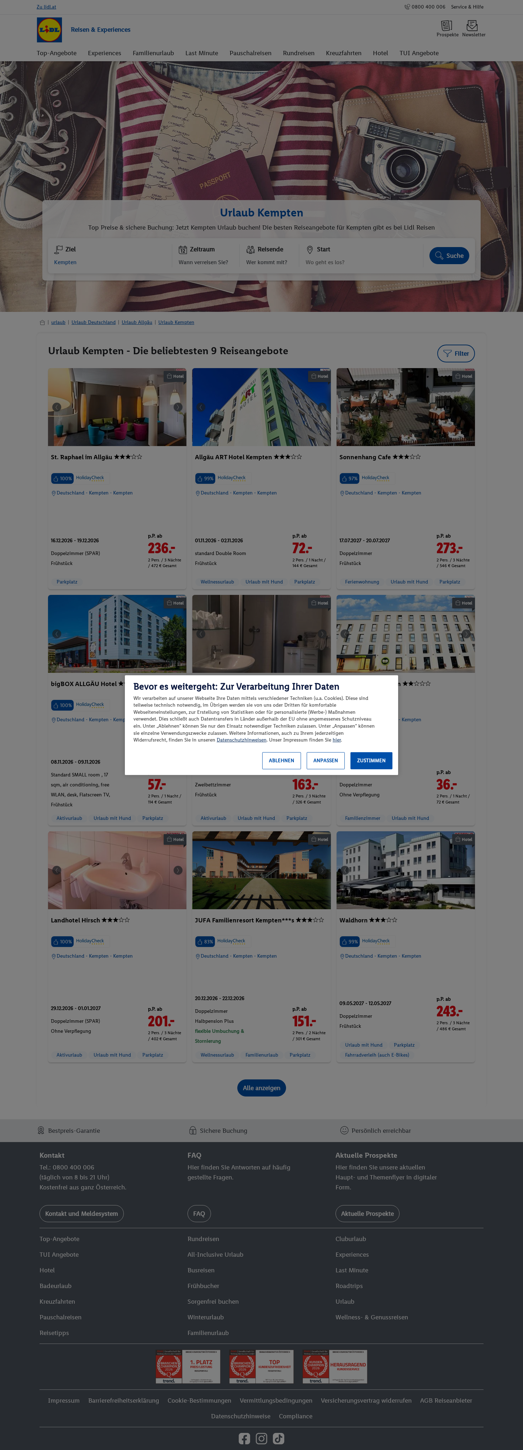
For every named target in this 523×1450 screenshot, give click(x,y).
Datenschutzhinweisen (241, 740)
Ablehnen (281, 761)
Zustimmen (371, 761)
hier (337, 740)
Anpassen (325, 761)
